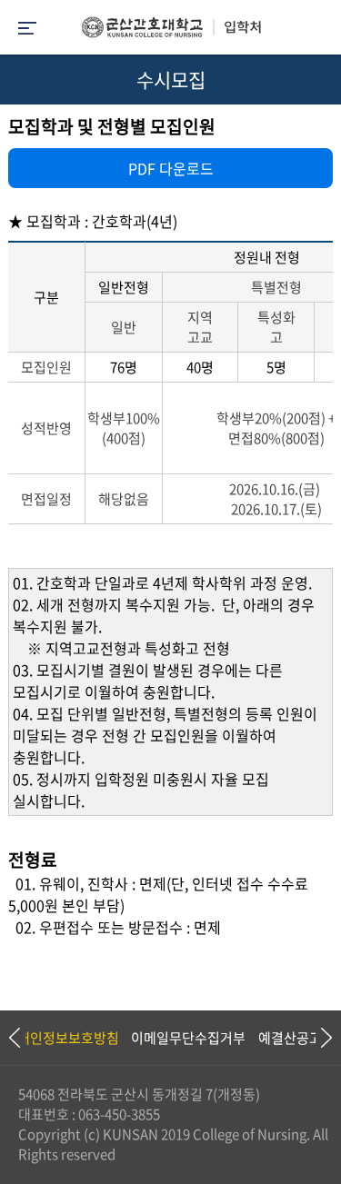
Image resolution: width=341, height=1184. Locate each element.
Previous (13, 1037)
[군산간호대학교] (171, 32)
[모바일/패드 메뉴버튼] (27, 29)
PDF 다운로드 (171, 168)
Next (318, 1037)
